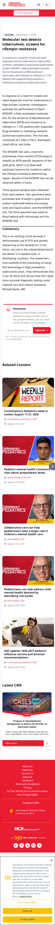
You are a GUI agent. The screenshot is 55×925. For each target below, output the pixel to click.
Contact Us (27, 773)
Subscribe (40, 330)
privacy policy (16, 339)
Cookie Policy (25, 896)
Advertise (27, 769)
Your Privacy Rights (27, 794)
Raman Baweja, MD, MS (19, 477)
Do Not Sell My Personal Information (27, 791)
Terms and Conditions (27, 784)
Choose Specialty (24, 13)
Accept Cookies (27, 919)
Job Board (27, 780)
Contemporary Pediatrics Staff (22, 419)
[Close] (51, 860)
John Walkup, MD (15, 539)
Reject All (27, 911)
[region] (27, 890)
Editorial (27, 777)
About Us (27, 766)
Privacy (28, 787)
